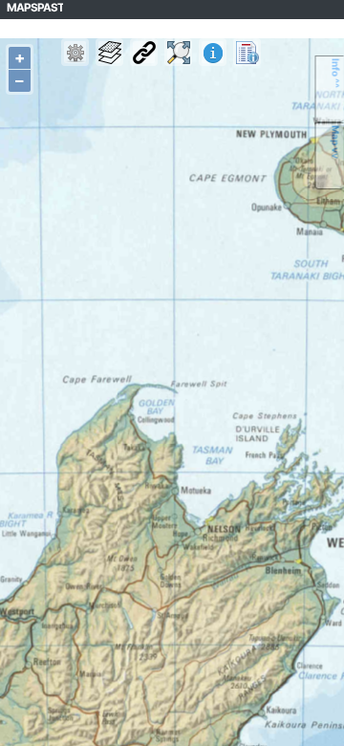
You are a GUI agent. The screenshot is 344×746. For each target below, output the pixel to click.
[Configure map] (75, 52)
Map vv (336, 142)
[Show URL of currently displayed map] (144, 52)
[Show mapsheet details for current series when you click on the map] (213, 52)
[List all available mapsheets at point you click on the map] (247, 52)
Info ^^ (336, 73)
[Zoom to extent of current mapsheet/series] (178, 52)
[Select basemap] (109, 52)
